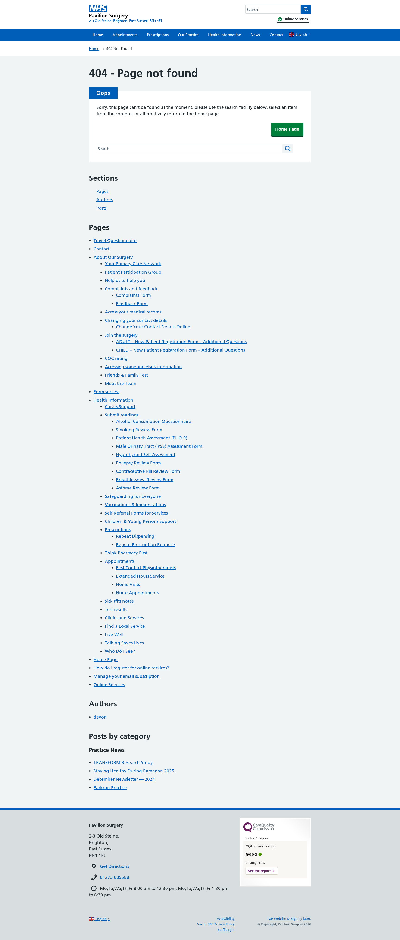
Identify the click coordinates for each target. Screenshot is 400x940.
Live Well (114, 634)
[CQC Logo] (258, 831)
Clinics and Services (124, 617)
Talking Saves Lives (124, 643)
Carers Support (120, 406)
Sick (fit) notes (119, 601)
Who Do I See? (120, 651)
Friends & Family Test (126, 375)
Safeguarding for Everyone (133, 496)
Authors (104, 199)
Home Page (287, 129)
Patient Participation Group (133, 272)
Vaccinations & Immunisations (135, 504)
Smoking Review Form (139, 429)
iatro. (307, 919)
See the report (259, 871)
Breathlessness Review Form (144, 479)
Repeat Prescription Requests (145, 544)
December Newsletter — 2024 (124, 779)
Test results (116, 609)
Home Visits (128, 584)
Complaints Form (133, 295)
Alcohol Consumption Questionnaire (153, 421)
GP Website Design (283, 919)
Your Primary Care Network (133, 263)
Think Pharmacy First (126, 553)
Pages (102, 191)
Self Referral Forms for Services (136, 513)
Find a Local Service (125, 626)
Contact (276, 34)
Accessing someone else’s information (143, 366)
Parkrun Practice (110, 787)
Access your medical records (133, 312)
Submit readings (121, 415)
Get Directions (114, 866)
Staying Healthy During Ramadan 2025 (134, 771)
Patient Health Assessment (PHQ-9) (151, 438)
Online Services (109, 684)
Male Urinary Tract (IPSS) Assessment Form (159, 446)
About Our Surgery (113, 257)
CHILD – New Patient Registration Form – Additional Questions (180, 350)
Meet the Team (120, 383)
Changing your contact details (136, 320)
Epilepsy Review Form (138, 463)
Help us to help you (125, 280)
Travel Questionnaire (115, 240)
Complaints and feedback (131, 288)
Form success (106, 391)
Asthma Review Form (138, 488)
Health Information (224, 34)
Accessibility (225, 919)
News (255, 34)
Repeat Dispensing (135, 536)
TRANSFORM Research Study (123, 762)
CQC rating (116, 358)
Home (98, 34)
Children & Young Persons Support (140, 521)
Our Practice (188, 34)
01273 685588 (114, 877)
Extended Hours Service (140, 576)
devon (100, 717)
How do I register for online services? (131, 668)
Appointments (124, 34)
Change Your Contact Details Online (153, 326)
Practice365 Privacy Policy (215, 924)
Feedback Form (132, 303)
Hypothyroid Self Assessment (145, 454)
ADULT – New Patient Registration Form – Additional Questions (181, 341)
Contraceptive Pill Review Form (148, 471)
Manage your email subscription (127, 676)
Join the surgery (121, 335)
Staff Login (226, 930)
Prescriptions (158, 34)
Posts (101, 208)
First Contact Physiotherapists (146, 567)
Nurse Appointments (137, 592)
